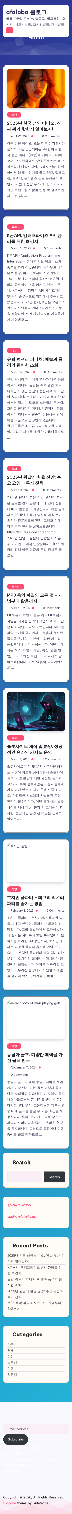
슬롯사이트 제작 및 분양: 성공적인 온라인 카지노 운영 (35, 749)
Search (21, 1162)
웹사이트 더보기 (19, 1205)
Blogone (9, 1503)
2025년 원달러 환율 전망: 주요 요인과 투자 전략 (34, 480)
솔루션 (15, 227)
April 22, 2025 (20, 136)
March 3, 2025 (20, 608)
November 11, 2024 (24, 1067)
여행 (14, 889)
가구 (14, 350)
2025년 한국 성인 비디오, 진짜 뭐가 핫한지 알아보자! (34, 126)
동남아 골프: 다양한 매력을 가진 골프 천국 (35, 1057)
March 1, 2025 (20, 759)
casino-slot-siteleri (21, 1217)
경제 (14, 468)
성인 (14, 114)
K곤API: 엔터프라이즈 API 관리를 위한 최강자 (34, 238)
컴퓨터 (15, 586)
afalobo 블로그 (26, 12)
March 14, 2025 (21, 372)
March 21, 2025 (21, 248)
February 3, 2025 (22, 910)
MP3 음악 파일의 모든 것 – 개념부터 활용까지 (35, 598)
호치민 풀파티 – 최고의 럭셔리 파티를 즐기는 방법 (35, 900)
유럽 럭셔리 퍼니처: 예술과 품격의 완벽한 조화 (35, 362)
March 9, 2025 (20, 490)
